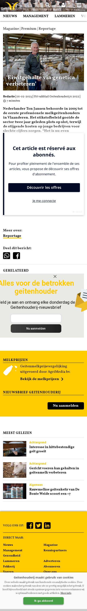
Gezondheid (11, 556)
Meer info (65, 593)
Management (36, 16)
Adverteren (52, 561)
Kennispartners (55, 550)
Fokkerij (9, 567)
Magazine (51, 545)
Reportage (12, 235)
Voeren (8, 572)
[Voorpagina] (12, 6)
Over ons (50, 572)
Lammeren (65, 16)
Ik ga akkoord (43, 600)
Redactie (9, 97)
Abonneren (52, 567)
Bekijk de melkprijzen (39, 379)
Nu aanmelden (66, 405)
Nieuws (10, 16)
